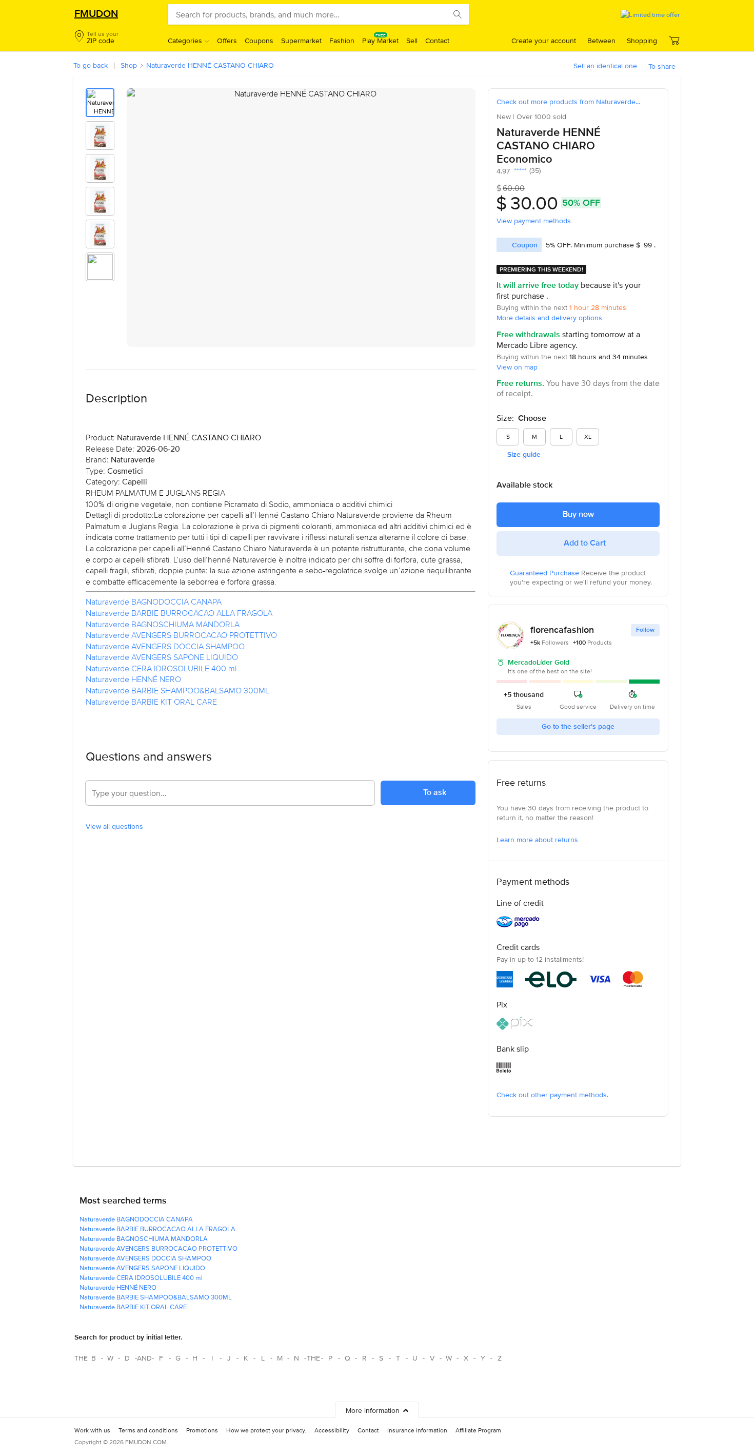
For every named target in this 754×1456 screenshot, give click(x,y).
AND (144, 1358)
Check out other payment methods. (552, 1095)
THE (79, 1358)
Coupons (259, 40)
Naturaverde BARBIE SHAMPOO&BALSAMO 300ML (177, 690)
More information (373, 1410)
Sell (412, 40)
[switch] (654, 124)
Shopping (642, 40)
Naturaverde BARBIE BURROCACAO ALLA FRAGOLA (179, 612)
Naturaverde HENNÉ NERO (133, 679)
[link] (578, 318)
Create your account (543, 40)
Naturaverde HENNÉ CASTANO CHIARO (210, 65)
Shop (129, 65)
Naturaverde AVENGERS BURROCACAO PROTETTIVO (181, 634)
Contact (437, 40)
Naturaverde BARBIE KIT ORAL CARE (151, 701)
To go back (90, 65)
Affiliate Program (478, 1430)
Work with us (92, 1430)
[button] (96, 38)
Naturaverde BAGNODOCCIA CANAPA (154, 601)
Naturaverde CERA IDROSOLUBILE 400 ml (161, 668)
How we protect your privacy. (266, 1430)
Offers (227, 40)
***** (519, 171)
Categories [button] (185, 40)
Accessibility (331, 1430)
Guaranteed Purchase (545, 573)
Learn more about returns (537, 839)
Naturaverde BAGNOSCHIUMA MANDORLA (163, 624)
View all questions (114, 826)
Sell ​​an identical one (605, 65)
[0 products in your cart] (674, 40)
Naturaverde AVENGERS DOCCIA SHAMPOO (165, 646)
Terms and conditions (148, 1430)
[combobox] (318, 14)
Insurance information (417, 1430)
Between (601, 40)
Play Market (380, 40)
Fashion (341, 40)
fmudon (96, 13)
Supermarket (301, 40)
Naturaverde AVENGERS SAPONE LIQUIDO (162, 657)
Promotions (202, 1430)
